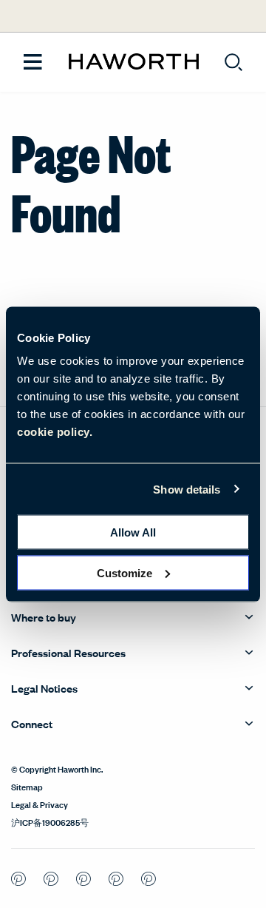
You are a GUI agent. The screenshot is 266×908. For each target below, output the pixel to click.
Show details (186, 488)
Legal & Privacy (39, 803)
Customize (124, 572)
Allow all (133, 532)
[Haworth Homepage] (133, 62)
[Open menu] (33, 62)
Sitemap (27, 785)
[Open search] (233, 62)
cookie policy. (54, 432)
